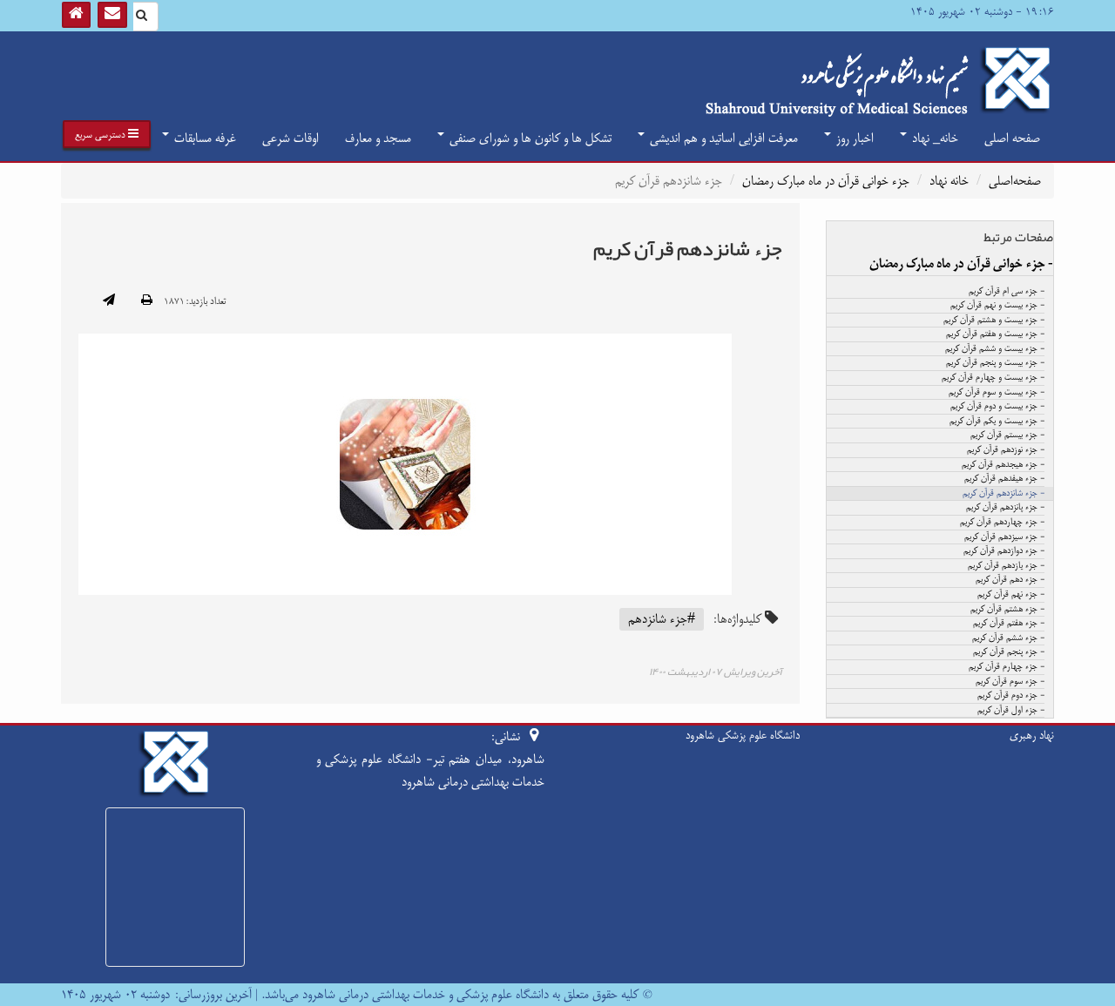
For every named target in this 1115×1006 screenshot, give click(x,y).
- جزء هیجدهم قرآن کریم (1003, 465)
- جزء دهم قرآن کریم (1010, 580)
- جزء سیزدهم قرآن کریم (1004, 537)
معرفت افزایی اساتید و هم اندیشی (722, 138)
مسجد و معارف (378, 138)
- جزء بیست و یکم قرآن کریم (996, 422)
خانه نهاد (949, 181)
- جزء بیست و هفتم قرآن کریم (995, 334)
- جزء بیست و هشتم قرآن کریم (993, 320)
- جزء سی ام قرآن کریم (1006, 292)
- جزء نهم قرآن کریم (1010, 595)
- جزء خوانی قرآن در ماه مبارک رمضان (961, 263)
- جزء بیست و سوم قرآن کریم (996, 393)
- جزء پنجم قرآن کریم (1008, 652)
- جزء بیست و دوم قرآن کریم (997, 407)
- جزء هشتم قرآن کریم (1007, 610)
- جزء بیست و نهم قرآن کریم (997, 306)
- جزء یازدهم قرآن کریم (1006, 566)
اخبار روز (853, 138)
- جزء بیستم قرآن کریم (1007, 435)
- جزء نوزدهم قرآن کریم (1005, 450)
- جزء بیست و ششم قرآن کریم (994, 349)
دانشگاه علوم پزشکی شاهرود (743, 735)
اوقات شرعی (290, 138)
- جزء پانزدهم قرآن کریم (1005, 508)
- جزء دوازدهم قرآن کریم (1003, 551)
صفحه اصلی (1012, 138)
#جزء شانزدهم (661, 619)
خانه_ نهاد (933, 138)
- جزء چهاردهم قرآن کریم (1002, 523)
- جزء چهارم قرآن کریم (1006, 667)
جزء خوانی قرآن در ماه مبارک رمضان (825, 181)
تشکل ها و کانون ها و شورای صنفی (529, 138)
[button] (107, 134)
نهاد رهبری (1032, 735)
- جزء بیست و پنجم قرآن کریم (995, 363)
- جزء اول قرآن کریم (1010, 711)
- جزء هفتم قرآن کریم (1008, 624)
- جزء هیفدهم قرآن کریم (1004, 479)
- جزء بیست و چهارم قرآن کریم (993, 378)
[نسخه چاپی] (147, 301)
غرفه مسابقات (203, 138)
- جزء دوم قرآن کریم (1010, 696)
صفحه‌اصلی (1015, 181)
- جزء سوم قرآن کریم (1010, 682)
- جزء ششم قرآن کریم (1008, 638)
